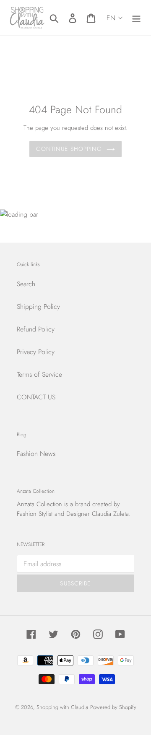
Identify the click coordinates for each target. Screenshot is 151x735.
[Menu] (136, 17)
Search (26, 284)
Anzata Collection (39, 504)
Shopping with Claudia (62, 707)
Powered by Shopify (113, 707)
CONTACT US (36, 397)
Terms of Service (39, 374)
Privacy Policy (36, 352)
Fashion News (36, 453)
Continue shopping (69, 149)
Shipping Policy (38, 306)
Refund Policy (36, 329)
